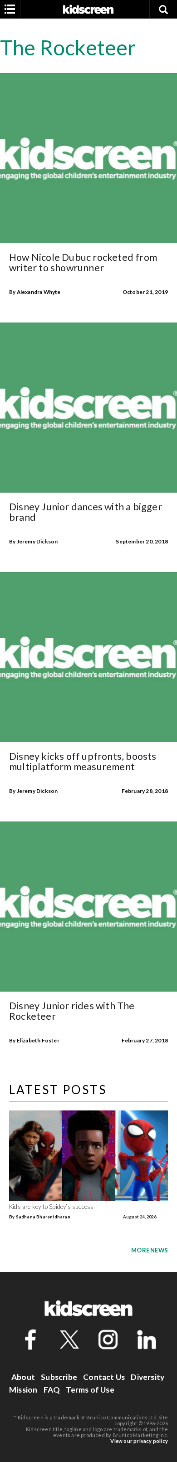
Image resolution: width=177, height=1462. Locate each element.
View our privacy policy (139, 1441)
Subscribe (59, 1377)
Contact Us (104, 1377)
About (23, 1377)
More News (149, 1250)
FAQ (52, 1389)
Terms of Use (90, 1389)
